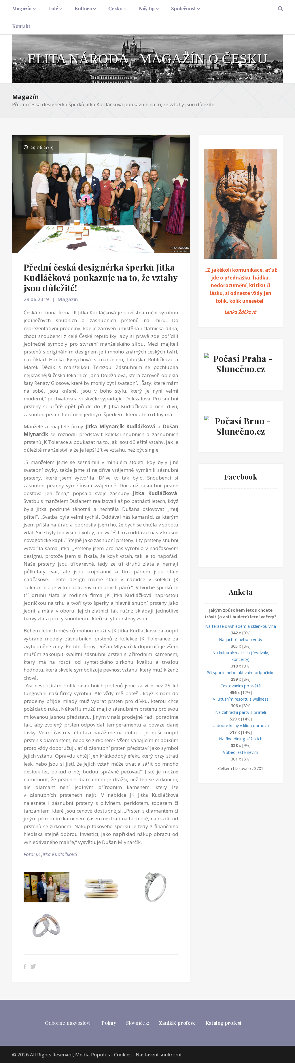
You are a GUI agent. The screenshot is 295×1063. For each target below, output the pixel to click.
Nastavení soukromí (158, 1054)
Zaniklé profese (177, 1023)
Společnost (183, 8)
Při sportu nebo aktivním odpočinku (241, 672)
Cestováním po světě (240, 686)
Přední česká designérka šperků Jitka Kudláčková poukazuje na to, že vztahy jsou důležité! (100, 277)
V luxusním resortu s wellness (240, 699)
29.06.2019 (36, 299)
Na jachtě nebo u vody (240, 639)
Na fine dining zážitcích (240, 738)
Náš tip (147, 8)
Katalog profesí (223, 1023)
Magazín (22, 8)
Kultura (83, 8)
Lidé (53, 8)
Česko (115, 8)
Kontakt (21, 26)
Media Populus (92, 1054)
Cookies (123, 1054)
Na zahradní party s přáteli (240, 712)
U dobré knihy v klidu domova (241, 725)
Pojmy (108, 1023)
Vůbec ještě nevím (240, 752)
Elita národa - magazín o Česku (147, 58)
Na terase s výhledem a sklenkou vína (240, 626)
